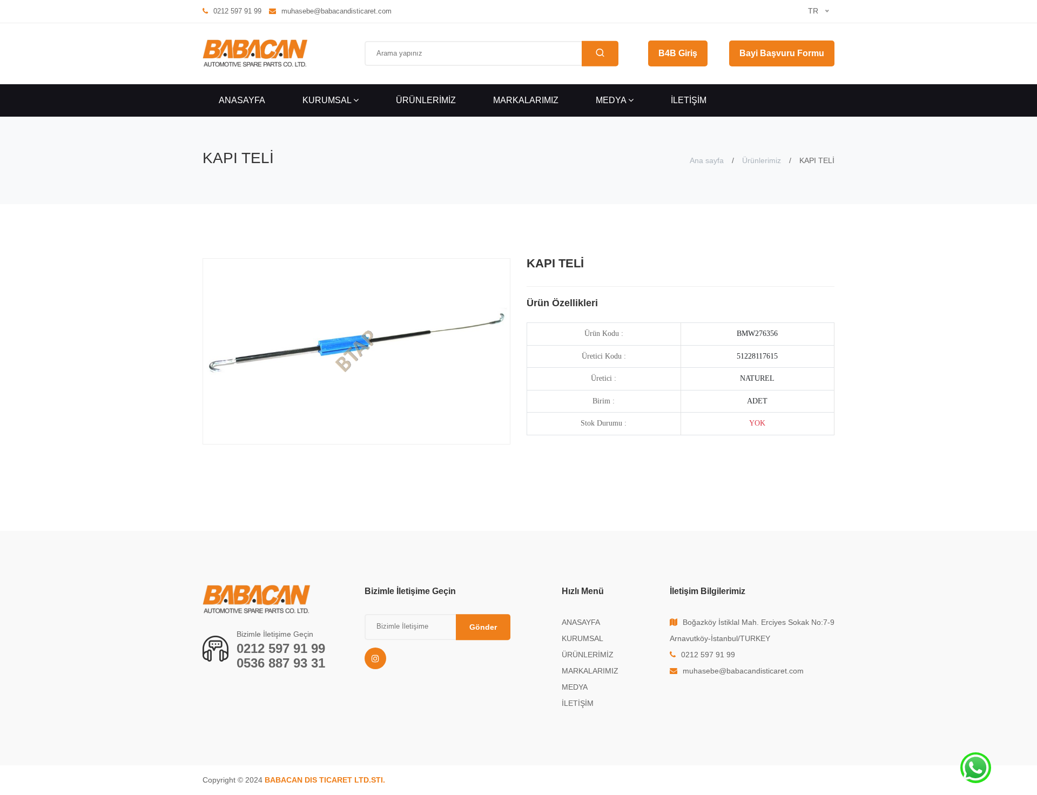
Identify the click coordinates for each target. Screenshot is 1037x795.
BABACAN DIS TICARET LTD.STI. (325, 780)
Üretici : (603, 378)
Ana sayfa (707, 160)
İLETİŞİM (688, 100)
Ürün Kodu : (603, 333)
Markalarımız (525, 100)
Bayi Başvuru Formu (781, 53)
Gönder (483, 627)
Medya (612, 100)
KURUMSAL (327, 100)
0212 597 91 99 (281, 648)
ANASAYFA (242, 100)
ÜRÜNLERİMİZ (426, 100)
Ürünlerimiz (761, 160)
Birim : (603, 401)
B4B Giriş (677, 53)
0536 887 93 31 (281, 663)
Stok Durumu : (604, 423)
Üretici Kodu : (604, 356)
